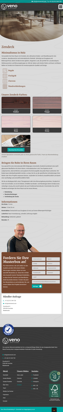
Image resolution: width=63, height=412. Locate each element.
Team (4, 388)
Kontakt (5, 401)
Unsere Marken (7, 378)
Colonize (19, 378)
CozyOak (19, 381)
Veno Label (20, 375)
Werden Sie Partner (8, 391)
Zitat (4, 398)
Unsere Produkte (7, 381)
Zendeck (19, 385)
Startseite (5, 375)
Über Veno (5, 385)
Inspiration (6, 394)
